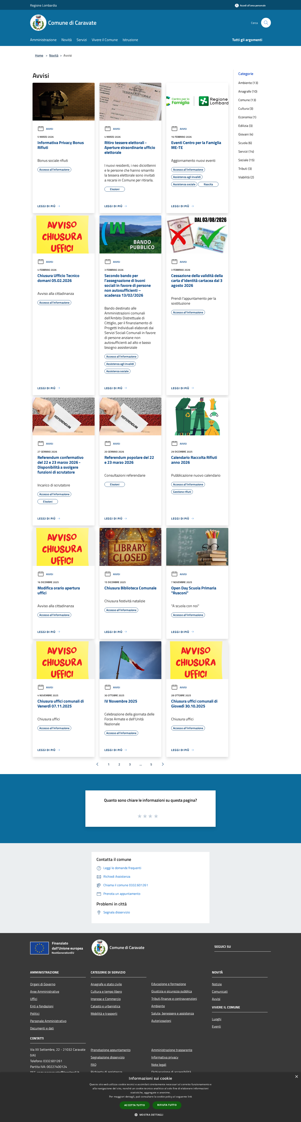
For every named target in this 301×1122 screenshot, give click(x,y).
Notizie (217, 984)
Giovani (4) (245, 134)
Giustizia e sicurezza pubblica (171, 991)
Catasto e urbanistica (105, 1006)
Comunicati (220, 991)
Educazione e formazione (168, 983)
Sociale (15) (246, 160)
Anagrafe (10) (247, 91)
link (190, 1096)
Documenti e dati (42, 1028)
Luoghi (216, 1019)
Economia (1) (247, 117)
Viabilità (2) (246, 177)
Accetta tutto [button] (134, 1105)
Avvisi (49, 129)
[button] (150, 1114)
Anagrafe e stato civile (106, 984)
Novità (53, 55)
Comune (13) (247, 99)
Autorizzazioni (161, 1020)
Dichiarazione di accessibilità (171, 1071)
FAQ (93, 1064)
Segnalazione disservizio (107, 1057)
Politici (35, 1013)
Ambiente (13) (248, 82)
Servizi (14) (246, 151)
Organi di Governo (42, 984)
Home (39, 55)
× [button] (296, 1076)
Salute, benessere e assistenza (172, 1013)
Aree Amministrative (44, 991)
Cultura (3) (245, 108)
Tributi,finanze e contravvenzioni (174, 998)
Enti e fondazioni (41, 1006)
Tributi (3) (245, 168)
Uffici (33, 998)
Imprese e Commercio (106, 998)
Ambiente (158, 1006)
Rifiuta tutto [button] (167, 1105)
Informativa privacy (164, 1057)
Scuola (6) (245, 142)
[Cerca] (266, 23)
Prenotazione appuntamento (110, 1049)
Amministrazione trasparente (171, 1049)
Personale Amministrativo (48, 1020)
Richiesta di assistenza (106, 1071)
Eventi (216, 1026)
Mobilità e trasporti (104, 1013)
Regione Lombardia (43, 5)
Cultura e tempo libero (106, 991)
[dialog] (150, 1097)
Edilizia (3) (245, 125)
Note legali (158, 1064)
